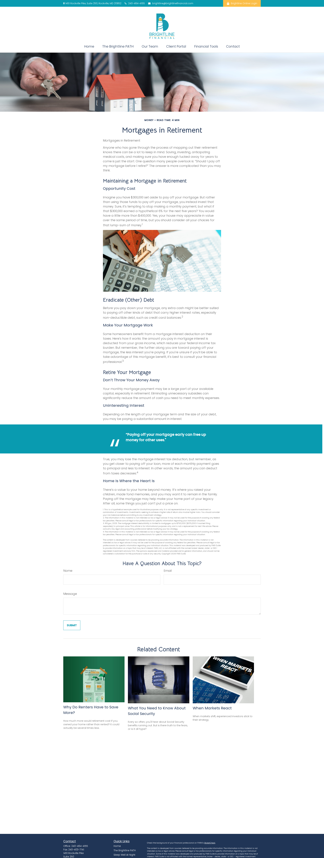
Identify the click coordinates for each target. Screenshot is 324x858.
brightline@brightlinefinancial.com (172, 3)
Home (117, 846)
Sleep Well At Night (124, 854)
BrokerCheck (209, 842)
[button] (89, 46)
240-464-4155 (136, 3)
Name (67, 571)
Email (168, 571)
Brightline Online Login (244, 3)
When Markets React (212, 708)
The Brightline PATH (125, 850)
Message (70, 594)
